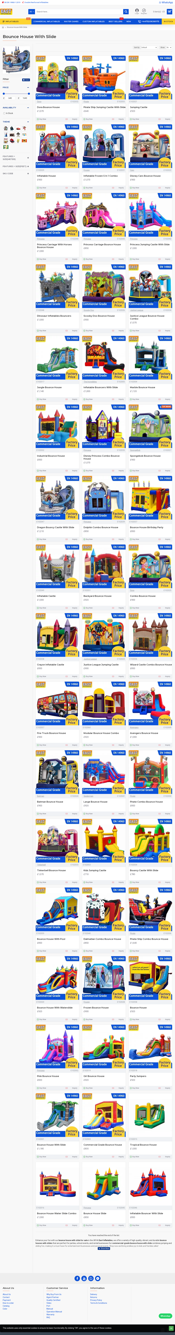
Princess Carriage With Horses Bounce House (54, 246)
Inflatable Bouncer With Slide (146, 1213)
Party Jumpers (138, 1076)
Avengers (134, 727)
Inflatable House (46, 176)
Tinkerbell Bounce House (51, 870)
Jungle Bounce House (49, 387)
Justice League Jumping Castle (101, 664)
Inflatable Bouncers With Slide (101, 387)
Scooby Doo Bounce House (99, 316)
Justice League (136, 310)
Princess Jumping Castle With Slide (150, 244)
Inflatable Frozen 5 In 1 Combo (101, 176)
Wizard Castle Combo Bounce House (151, 664)
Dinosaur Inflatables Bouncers (54, 316)
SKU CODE (8, 173)
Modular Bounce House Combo (101, 733)
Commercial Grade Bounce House (103, 1145)
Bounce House (138, 1007)
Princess (41, 239)
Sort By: (137, 47)
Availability (9, 107)
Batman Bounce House (50, 802)
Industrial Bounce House (51, 456)
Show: (163, 47)
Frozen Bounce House (96, 1007)
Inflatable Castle (46, 596)
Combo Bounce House (143, 596)
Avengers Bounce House (144, 733)
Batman (40, 796)
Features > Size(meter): (9, 157)
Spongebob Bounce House (145, 456)
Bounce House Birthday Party (146, 527)
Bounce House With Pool (51, 939)
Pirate (86, 101)
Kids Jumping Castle (95, 870)
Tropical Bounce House (143, 1145)
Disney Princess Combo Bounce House (102, 457)
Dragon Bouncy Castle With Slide (55, 527)
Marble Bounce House (142, 387)
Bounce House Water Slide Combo (56, 1213)
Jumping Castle (138, 107)
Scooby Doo (89, 310)
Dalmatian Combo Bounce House (102, 939)
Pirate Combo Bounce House (146, 802)
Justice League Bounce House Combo (147, 317)
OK (171, 1328)
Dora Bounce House (48, 107)
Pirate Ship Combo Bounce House (149, 939)
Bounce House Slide (95, 1213)
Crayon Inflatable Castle (50, 664)
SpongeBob (135, 450)
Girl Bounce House (94, 1076)
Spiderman (88, 796)
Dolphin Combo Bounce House (101, 527)
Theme (6, 122)
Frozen (87, 170)
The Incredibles (90, 382)
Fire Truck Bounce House (51, 733)
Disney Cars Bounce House (145, 176)
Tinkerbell (41, 865)
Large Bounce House (95, 802)
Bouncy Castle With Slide (144, 870)
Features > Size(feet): (15, 166)
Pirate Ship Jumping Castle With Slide (105, 107)
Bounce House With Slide (51, 1145)
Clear (27, 80)
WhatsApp (165, 1316)
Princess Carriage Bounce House (102, 244)
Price (6, 87)
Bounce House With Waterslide (55, 1007)
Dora (39, 101)
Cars (132, 170)
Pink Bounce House (48, 1076)
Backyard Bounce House (98, 596)
